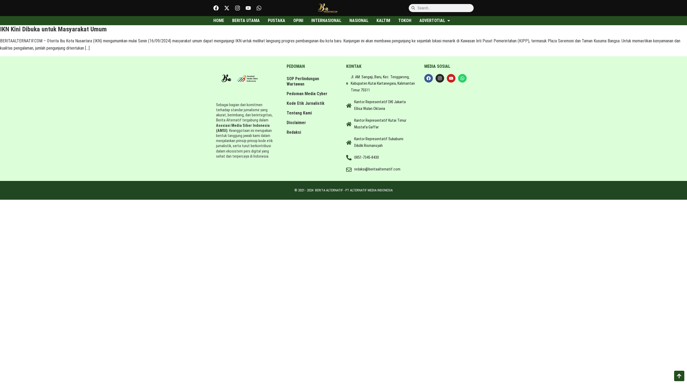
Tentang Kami (299, 113)
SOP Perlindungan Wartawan (303, 81)
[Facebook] (216, 8)
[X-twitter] (226, 8)
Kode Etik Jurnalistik (305, 103)
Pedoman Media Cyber (307, 93)
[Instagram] (237, 8)
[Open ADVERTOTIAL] (449, 20)
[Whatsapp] (259, 8)
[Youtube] (248, 8)
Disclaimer (296, 122)
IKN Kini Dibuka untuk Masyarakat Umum (53, 29)
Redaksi (294, 132)
